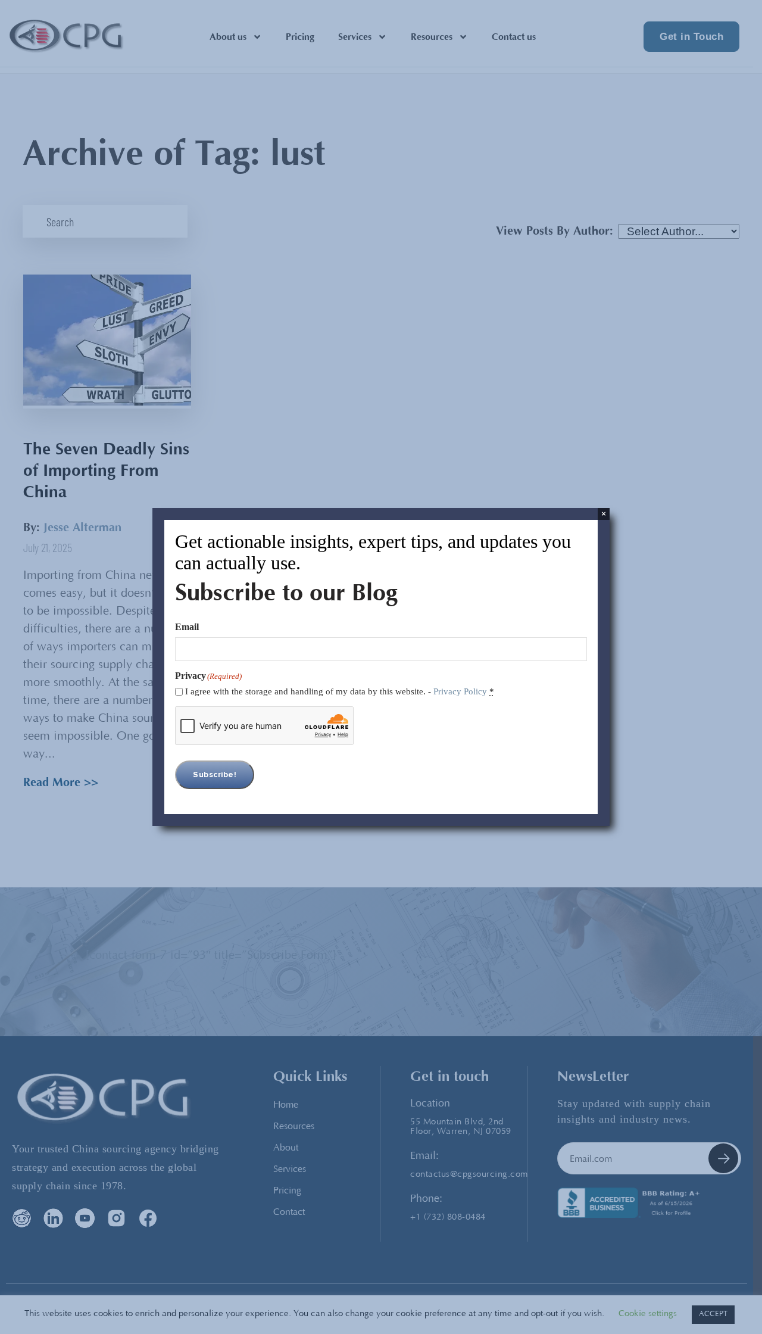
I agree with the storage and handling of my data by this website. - (339, 691)
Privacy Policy (460, 691)
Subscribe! (214, 775)
